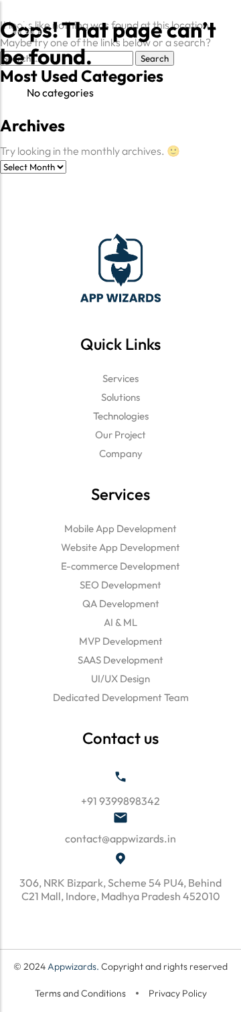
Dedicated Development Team (121, 697)
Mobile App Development (120, 528)
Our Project (120, 434)
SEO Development (120, 584)
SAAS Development (120, 659)
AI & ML (120, 622)
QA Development (120, 603)
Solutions (120, 397)
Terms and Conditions (80, 993)
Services (120, 378)
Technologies (121, 415)
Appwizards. (74, 966)
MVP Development (121, 641)
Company (121, 453)
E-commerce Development (120, 566)
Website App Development (120, 547)
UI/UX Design (120, 678)
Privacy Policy (178, 993)
